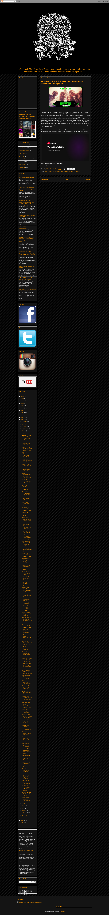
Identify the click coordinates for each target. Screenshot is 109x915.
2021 (22, 405)
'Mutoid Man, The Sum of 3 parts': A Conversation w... (26, 666)
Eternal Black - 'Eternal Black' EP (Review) (27, 549)
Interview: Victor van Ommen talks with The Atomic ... (26, 757)
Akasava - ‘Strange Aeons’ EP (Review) (27, 721)
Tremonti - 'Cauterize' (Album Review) (26, 682)
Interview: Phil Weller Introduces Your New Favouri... (26, 637)
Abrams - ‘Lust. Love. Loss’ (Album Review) (26, 509)
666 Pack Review (23, 145)
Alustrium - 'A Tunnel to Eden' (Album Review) (26, 782)
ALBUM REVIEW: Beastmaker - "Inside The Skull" (26, 227)
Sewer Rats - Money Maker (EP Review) (26, 711)
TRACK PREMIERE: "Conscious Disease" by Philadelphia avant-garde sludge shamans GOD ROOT (26, 239)
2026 (22, 394)
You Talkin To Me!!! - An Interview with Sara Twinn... (26, 788)
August (24, 431)
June (23, 803)
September (25, 428)
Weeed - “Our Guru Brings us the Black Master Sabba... (27, 589)
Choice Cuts (22, 153)
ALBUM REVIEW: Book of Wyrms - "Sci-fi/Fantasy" (25, 278)
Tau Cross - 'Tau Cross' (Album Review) (26, 573)
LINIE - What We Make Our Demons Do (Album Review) (26, 705)
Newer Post (44, 179)
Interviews (60, 171)
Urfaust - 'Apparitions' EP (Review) (26, 648)
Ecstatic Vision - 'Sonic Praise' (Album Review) (26, 443)
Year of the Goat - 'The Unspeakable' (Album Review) (27, 449)
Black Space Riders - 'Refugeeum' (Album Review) (26, 493)
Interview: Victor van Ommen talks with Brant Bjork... (26, 751)
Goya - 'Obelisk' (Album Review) (26, 531)
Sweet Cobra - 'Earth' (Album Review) (26, 514)
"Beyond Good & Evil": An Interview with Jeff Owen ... (26, 601)
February (24, 812)
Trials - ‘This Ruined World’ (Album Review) (26, 555)
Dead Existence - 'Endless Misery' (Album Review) (26, 469)
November (25, 424)
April (23, 808)
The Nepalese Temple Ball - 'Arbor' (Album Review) (26, 654)
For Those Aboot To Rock (25, 159)
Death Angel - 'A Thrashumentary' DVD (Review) (27, 460)
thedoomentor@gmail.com (26, 850)
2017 (22, 415)
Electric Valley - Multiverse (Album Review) (26, 799)
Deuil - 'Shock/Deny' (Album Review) (26, 626)
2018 (22, 412)
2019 (22, 410)
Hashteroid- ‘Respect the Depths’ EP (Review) (25, 776)
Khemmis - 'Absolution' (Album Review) (26, 498)
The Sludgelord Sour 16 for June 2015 (25, 745)
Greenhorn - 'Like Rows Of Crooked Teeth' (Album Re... (26, 437)
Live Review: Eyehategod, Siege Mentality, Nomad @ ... (26, 537)
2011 (22, 825)
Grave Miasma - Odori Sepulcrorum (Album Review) (26, 176)
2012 (22, 822)
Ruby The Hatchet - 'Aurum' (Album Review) (27, 692)
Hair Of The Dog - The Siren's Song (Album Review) (27, 794)
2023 (22, 401)
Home (66, 179)
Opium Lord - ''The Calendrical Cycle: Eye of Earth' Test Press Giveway (26, 189)
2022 (22, 403)
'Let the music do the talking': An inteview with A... (27, 672)
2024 (22, 398)
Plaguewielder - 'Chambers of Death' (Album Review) (26, 543)
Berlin (46, 171)
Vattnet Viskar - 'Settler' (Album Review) (26, 595)
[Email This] (67, 169)
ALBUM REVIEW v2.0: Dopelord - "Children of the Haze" (27, 290)
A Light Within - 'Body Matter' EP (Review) (26, 614)
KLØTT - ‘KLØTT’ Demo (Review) (26, 465)
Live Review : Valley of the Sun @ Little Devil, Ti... (27, 660)
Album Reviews (23, 148)
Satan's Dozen (22, 164)
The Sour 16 (22, 167)
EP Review (21, 156)
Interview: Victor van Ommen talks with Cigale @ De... (26, 764)
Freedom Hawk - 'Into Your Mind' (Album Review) (26, 481)
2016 (22, 417)
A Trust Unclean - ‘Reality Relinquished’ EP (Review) (27, 487)
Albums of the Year (24, 150)
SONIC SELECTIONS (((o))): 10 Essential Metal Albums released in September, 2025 (27, 117)
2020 (22, 408)
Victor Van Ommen (75, 171)
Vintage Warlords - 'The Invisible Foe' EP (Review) (26, 631)
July (23, 433)
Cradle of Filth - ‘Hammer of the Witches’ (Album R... (26, 520)
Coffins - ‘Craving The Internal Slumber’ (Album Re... (27, 620)
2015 (22, 419)
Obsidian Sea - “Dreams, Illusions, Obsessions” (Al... (26, 727)
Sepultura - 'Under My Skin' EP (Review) (26, 687)
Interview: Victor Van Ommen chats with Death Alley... (27, 567)
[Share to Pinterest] (74, 169)
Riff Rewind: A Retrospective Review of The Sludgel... (26, 560)
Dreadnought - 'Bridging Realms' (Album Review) (27, 643)
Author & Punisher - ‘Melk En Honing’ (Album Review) (27, 608)
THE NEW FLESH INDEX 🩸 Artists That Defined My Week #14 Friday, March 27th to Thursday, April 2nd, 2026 (27, 254)
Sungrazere (67, 171)
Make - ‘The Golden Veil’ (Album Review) (27, 578)
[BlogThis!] (69, 169)
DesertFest (55, 171)
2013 (22, 820)
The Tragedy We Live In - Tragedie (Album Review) (27, 716)
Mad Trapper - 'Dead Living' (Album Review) (26, 504)
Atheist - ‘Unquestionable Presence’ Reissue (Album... (27, 475)
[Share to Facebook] (72, 169)
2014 (22, 818)
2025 (22, 396)
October (24, 426)
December (24, 421)
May (23, 805)
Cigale (50, 171)
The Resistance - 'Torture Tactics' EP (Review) (26, 733)
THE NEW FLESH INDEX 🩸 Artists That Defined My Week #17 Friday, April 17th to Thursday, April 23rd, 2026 (26, 203)
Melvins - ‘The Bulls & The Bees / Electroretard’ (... (27, 698)
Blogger (63, 911)
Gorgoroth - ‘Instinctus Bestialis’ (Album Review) (26, 739)
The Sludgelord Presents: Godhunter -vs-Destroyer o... (26, 526)
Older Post (87, 179)
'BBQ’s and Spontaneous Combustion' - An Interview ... (26, 454)
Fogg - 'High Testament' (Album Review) (26, 583)
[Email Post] (64, 169)
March (24, 810)
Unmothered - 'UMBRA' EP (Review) (25, 770)
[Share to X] (71, 169)
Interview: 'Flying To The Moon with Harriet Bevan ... (27, 677)
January (24, 815)
